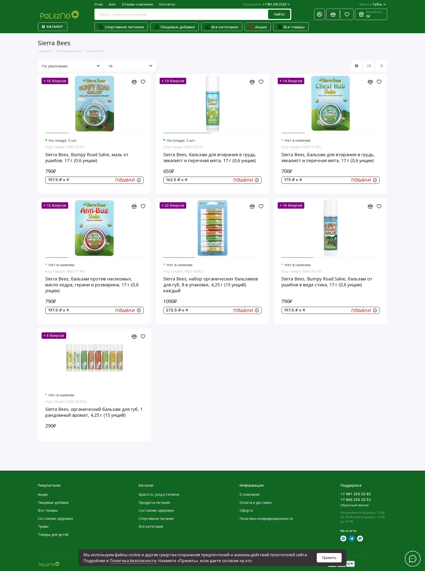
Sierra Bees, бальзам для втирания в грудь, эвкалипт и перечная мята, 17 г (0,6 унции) (210, 157)
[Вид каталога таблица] (381, 66)
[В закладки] (143, 81)
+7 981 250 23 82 (264, 4)
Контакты (167, 4)
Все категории (225, 26)
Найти (279, 14)
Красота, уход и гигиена (159, 494)
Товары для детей (53, 534)
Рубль (371, 4)
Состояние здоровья (55, 518)
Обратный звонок (354, 505)
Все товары (294, 26)
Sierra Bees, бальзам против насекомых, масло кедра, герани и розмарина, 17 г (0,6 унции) (91, 284)
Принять (329, 557)
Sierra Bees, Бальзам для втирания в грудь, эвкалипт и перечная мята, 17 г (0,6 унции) (328, 157)
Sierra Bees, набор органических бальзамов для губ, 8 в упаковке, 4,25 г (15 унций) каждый (210, 284)
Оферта (246, 510)
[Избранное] (346, 14)
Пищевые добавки (178, 26)
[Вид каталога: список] (369, 66)
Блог (112, 4)
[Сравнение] (333, 14)
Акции (261, 26)
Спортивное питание (124, 26)
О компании (249, 494)
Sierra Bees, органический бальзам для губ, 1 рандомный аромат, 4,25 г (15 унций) (94, 412)
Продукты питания (154, 502)
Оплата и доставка (256, 502)
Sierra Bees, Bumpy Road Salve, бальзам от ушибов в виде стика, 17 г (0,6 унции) (326, 282)
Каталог (55, 26)
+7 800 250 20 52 (355, 499)
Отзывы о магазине (137, 4)
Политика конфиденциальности (266, 518)
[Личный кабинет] (319, 14)
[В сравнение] (134, 81)
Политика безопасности (133, 560)
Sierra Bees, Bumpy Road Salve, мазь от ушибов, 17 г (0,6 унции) (87, 157)
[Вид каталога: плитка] (356, 66)
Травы (43, 526)
